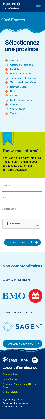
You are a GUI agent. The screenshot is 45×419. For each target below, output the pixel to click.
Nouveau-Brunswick (20, 73)
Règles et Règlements (12, 399)
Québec (14, 104)
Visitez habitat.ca (11, 392)
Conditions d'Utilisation (13, 406)
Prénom (6, 185)
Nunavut (14, 91)
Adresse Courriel (10, 209)
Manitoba (15, 69)
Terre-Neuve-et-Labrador (23, 78)
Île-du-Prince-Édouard (22, 100)
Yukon (13, 113)
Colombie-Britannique (21, 64)
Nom (4, 197)
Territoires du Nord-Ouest (23, 82)
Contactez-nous (10, 379)
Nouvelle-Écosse (19, 86)
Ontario (14, 95)
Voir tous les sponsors (21, 343)
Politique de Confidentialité (15, 403)
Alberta (14, 60)
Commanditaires (11, 374)
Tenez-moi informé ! (20, 242)
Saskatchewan (17, 108)
